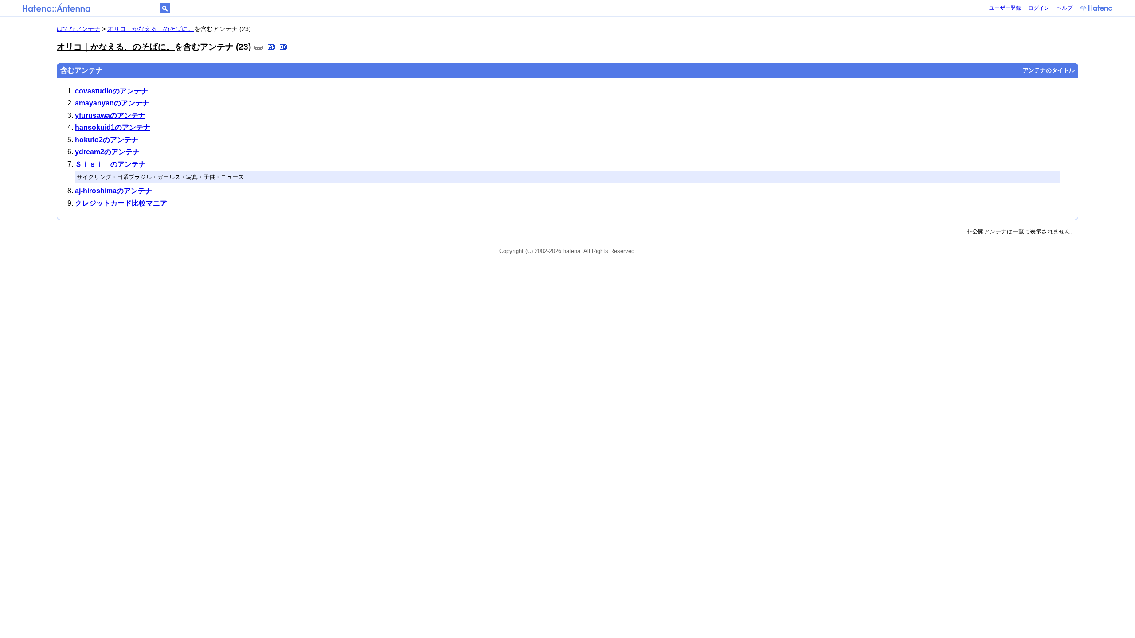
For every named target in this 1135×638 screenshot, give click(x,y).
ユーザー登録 (1005, 8)
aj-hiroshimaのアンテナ (113, 191)
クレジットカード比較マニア (121, 203)
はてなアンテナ (78, 28)
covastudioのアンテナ (111, 91)
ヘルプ (1064, 8)
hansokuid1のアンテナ (112, 127)
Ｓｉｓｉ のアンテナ (110, 164)
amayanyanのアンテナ (112, 103)
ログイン (1038, 8)
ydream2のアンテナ (107, 152)
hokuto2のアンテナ (106, 140)
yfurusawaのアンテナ (110, 115)
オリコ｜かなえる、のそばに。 (150, 28)
